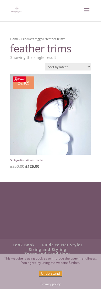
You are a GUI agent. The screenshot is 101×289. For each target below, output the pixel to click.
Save (21, 79)
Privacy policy (50, 284)
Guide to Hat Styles (62, 244)
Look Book (24, 244)
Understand (50, 273)
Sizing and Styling (47, 249)
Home (14, 39)
